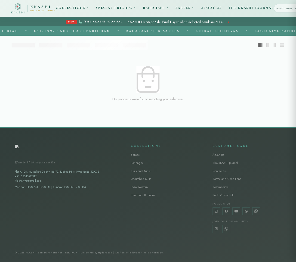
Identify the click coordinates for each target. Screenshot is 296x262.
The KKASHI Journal (251, 8)
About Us (211, 8)
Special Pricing (116, 8)
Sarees (185, 8)
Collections (72, 8)
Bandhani (156, 8)
